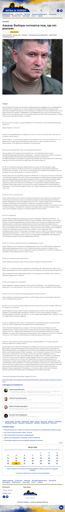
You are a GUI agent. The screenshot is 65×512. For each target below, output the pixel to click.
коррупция (21, 423)
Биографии (6, 16)
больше (61, 442)
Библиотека (16, 16)
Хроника (27, 14)
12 (16, 458)
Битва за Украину (30, 498)
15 (41, 458)
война (32, 421)
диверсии (37, 423)
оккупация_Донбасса (11, 423)
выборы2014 (29, 423)
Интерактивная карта (39, 14)
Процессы (52, 14)
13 (24, 458)
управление (58, 421)
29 (41, 463)
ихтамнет (18, 421)
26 (16, 463)
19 (16, 461)
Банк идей (26, 16)
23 (49, 461)
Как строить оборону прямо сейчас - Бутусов (18, 432)
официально (25, 421)
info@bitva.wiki (6, 493)
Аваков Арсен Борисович (16, 389)
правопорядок (45, 423)
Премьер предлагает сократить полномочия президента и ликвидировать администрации (32, 430)
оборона (37, 421)
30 (49, 463)
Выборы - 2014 (17, 35)
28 (32, 463)
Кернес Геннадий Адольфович (18, 406)
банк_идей (44, 421)
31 (57, 463)
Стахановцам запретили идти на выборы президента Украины (23, 440)
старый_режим (9, 421)
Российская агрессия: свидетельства (38, 35)
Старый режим (53, 35)
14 (32, 458)
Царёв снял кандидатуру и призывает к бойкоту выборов (22, 437)
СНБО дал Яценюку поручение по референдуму (19, 435)
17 (57, 458)
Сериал (40, 16)
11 (8, 458)
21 (32, 461)
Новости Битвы (7, 14)
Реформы (24, 35)
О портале (18, 14)
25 (8, 463)
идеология (53, 423)
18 (8, 461)
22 (41, 461)
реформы (51, 421)
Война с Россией (7, 35)
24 (57, 461)
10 (57, 455)
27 (24, 463)
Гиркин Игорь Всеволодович (18, 398)
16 (49, 458)
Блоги (33, 16)
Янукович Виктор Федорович (18, 415)
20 (24, 461)
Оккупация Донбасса (8, 36)
